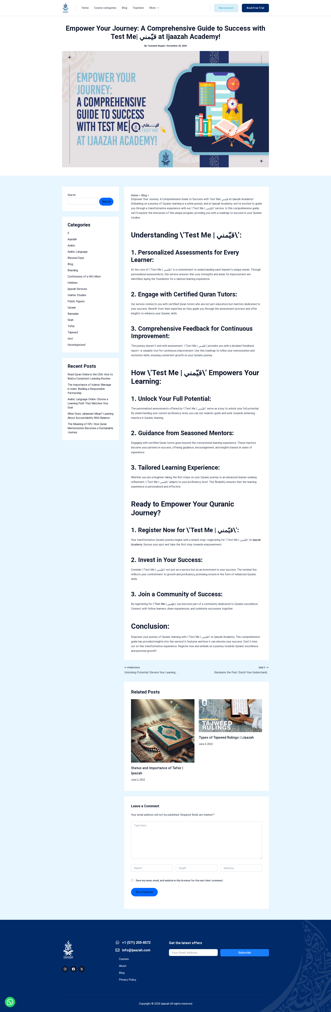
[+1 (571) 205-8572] (117, 942)
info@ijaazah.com (136, 950)
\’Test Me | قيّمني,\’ (164, 604)
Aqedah (72, 239)
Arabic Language (78, 251)
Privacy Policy (127, 979)
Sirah (70, 320)
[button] (157, 8)
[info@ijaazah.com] (117, 950)
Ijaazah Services (77, 289)
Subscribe (244, 952)
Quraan (72, 307)
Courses (124, 959)
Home (85, 7)
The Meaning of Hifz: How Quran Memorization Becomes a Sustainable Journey (90, 428)
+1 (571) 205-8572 (136, 942)
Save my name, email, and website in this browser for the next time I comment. (179, 880)
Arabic (71, 245)
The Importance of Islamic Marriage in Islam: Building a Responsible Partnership (89, 389)
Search (72, 195)
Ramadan (73, 313)
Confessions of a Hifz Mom (84, 276)
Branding (73, 270)
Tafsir (71, 326)
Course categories (105, 7)
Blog (124, 7)
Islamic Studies (77, 295)
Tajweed (73, 332)
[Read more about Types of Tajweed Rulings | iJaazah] (230, 715)
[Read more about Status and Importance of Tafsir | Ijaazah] (162, 730)
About (122, 966)
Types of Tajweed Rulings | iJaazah (226, 737)
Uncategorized (76, 344)
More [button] (152, 7)
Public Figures (76, 301)
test (70, 338)
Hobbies (73, 282)
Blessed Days (76, 258)
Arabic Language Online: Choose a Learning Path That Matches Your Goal (88, 403)
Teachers (138, 7)
